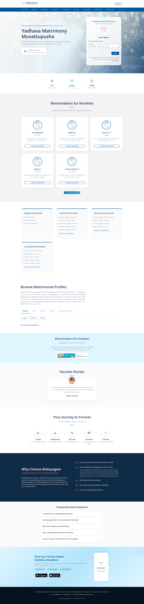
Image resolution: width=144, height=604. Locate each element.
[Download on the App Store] (54, 576)
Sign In (118, 4)
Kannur (34, 9)
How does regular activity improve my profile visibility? (60, 539)
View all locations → (67, 233)
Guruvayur (66, 9)
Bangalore (98, 9)
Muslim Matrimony (30, 220)
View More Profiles (72, 193)
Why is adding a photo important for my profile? (58, 533)
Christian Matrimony (30, 223)
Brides (68, 217)
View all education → (102, 230)
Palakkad (55, 9)
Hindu (24, 318)
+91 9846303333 (56, 594)
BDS (95, 226)
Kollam (76, 9)
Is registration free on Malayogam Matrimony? (57, 514)
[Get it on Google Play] (41, 576)
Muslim (43, 318)
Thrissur (25, 9)
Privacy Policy (115, 61)
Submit (115, 53)
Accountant (27, 251)
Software (27, 260)
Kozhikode (44, 9)
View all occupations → (33, 267)
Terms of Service (112, 59)
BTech (96, 223)
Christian (33, 318)
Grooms (73, 217)
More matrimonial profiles (30, 325)
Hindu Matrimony (29, 217)
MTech (96, 220)
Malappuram (110, 9)
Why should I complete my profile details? (55, 526)
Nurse (26, 257)
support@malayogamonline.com (85, 594)
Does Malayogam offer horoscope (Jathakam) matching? (60, 520)
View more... (122, 9)
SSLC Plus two (98, 217)
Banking (26, 263)
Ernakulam (87, 9)
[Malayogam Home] (30, 3)
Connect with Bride (37, 146)
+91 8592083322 (66, 594)
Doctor (26, 254)
